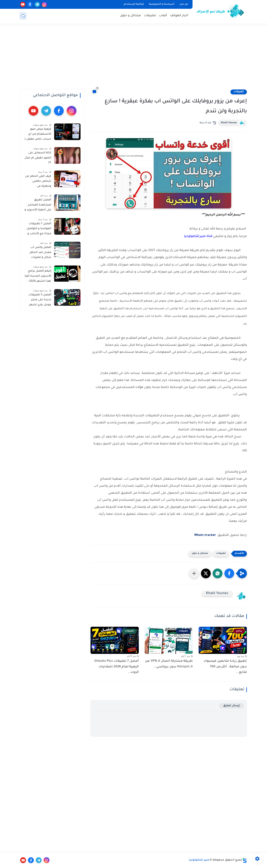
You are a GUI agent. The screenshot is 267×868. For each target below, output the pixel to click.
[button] (229, 573)
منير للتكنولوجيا (199, 860)
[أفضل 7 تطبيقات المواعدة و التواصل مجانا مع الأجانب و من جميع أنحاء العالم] (67, 226)
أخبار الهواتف (179, 15)
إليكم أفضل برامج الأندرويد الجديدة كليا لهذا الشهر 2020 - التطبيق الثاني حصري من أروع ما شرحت (38, 277)
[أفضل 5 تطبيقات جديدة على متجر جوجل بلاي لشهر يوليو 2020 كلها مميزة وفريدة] (67, 297)
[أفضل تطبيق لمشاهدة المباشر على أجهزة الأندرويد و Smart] (67, 202)
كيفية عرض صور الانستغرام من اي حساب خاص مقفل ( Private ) (37, 135)
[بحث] (23, 16)
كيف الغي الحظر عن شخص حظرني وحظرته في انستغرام (38, 182)
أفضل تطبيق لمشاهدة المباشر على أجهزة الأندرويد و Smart (37, 206)
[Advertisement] (133, 58)
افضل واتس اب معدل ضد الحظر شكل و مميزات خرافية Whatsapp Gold (39, 253)
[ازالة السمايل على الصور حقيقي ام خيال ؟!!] (67, 155)
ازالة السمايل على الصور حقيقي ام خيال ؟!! (37, 157)
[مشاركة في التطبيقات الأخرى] (194, 573)
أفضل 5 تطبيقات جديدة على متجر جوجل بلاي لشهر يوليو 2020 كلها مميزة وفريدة (40, 300)
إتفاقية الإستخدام (134, 4)
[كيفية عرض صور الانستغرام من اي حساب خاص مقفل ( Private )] (67, 131)
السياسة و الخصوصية (161, 4)
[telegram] (37, 4)
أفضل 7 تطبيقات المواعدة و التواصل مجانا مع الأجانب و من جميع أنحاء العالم (39, 229)
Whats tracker (205, 535)
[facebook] (30, 4)
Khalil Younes (229, 123)
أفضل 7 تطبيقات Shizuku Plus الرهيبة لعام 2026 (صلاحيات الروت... (116, 666)
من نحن (183, 4)
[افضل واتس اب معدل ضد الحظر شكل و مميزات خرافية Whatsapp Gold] (67, 250)
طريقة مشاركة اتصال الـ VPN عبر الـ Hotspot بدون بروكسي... (169, 664)
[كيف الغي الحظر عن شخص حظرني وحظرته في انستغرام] (67, 179)
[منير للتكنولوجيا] (220, 11)
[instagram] (44, 4)
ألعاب (163, 15)
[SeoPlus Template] (244, 860)
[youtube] (22, 4)
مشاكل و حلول (130, 15)
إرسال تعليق (231, 705)
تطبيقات (150, 15)
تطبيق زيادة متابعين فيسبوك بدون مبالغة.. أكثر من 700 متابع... (225, 666)
